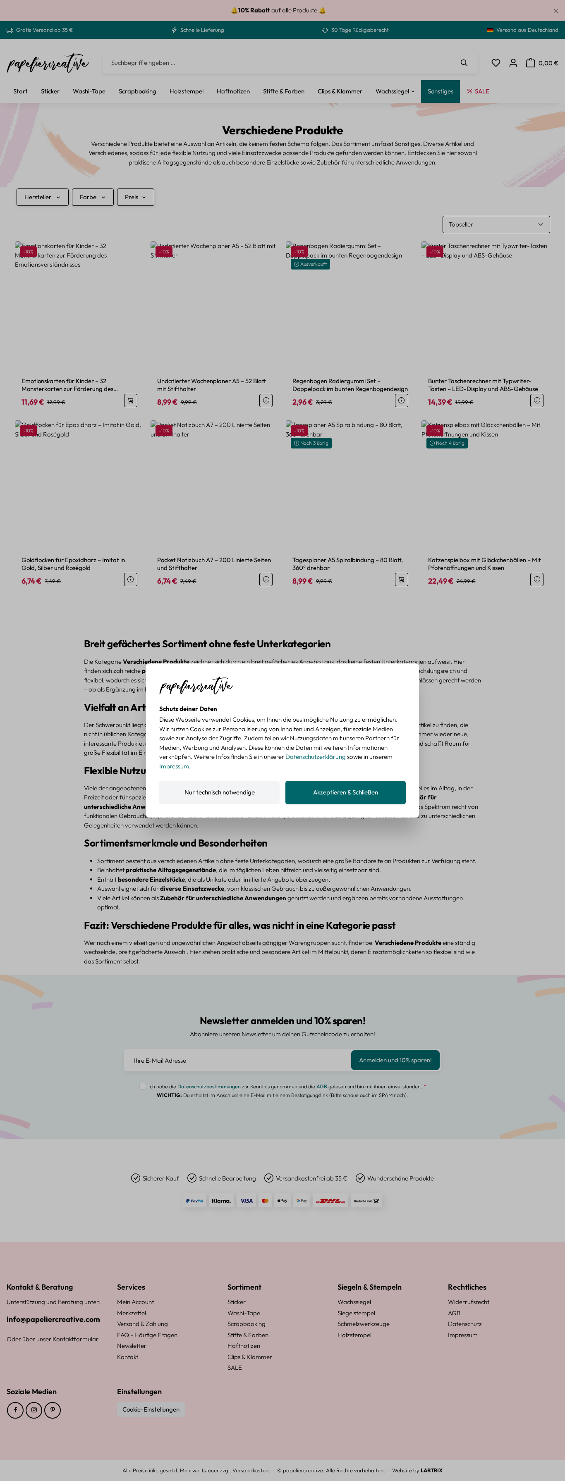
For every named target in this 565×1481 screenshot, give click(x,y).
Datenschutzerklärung (315, 757)
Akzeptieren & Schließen (345, 792)
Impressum (174, 766)
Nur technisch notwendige (219, 792)
